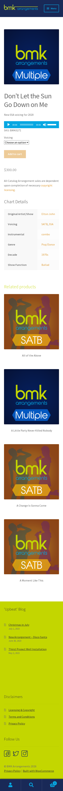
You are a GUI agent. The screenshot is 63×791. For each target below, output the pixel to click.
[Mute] (44, 124)
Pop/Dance (48, 244)
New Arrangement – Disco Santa (28, 637)
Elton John (48, 214)
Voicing (8, 137)
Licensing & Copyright (22, 710)
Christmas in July (19, 625)
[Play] (8, 124)
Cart (48, 782)
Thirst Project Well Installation (28, 649)
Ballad (45, 265)
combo (45, 234)
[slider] (52, 124)
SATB (44, 224)
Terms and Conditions (22, 716)
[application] (31, 124)
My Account (10, 785)
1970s (44, 254)
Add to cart (15, 154)
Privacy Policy (17, 723)
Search (31, 785)
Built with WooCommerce (38, 771)
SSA (51, 224)
